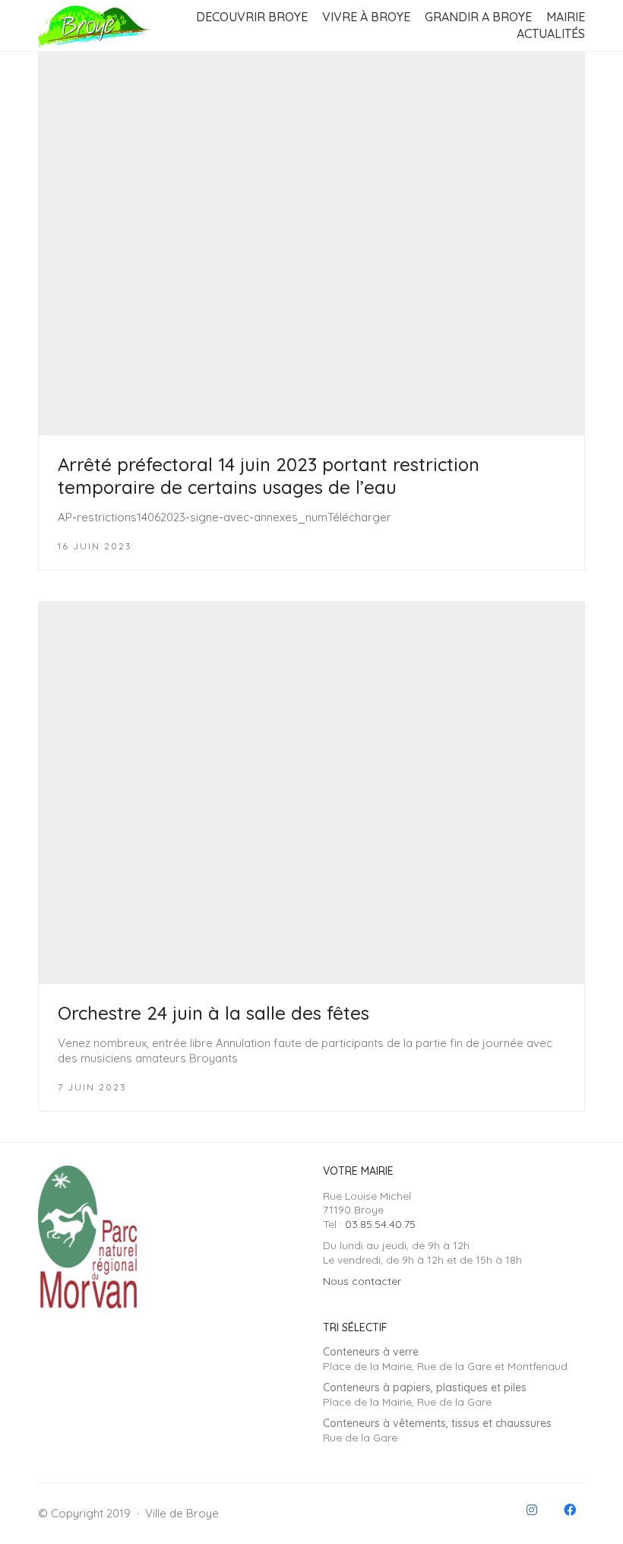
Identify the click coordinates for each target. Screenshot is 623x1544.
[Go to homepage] (95, 25)
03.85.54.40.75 (380, 1224)
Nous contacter (362, 1281)
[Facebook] (570, 1510)
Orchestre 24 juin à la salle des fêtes (213, 1012)
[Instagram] (532, 1510)
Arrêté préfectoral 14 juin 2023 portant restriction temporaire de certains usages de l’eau (268, 475)
